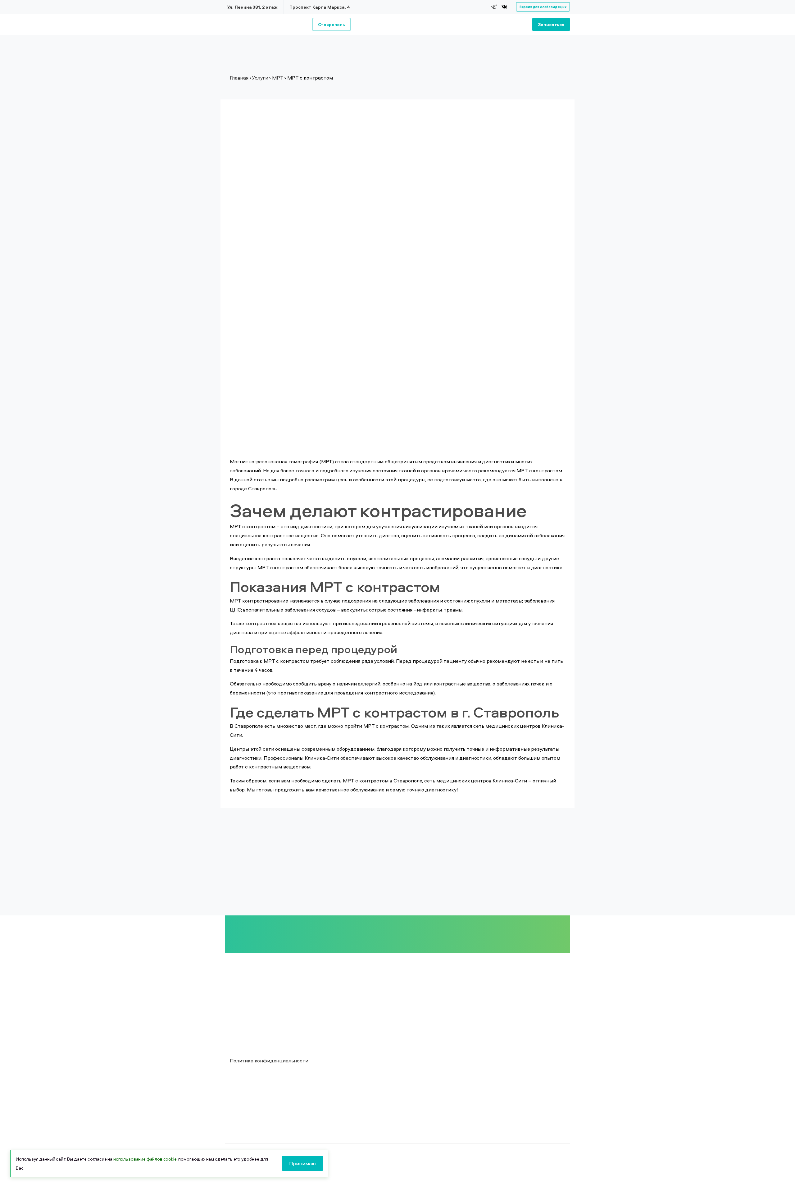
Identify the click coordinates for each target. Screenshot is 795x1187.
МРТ (278, 77)
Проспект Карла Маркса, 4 (319, 7)
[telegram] (493, 7)
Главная (239, 77)
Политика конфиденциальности (269, 1060)
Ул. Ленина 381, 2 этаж (252, 7)
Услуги (260, 77)
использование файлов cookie (145, 1159)
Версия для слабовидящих (543, 6)
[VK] (504, 7)
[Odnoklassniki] (512, 7)
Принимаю (302, 1163)
